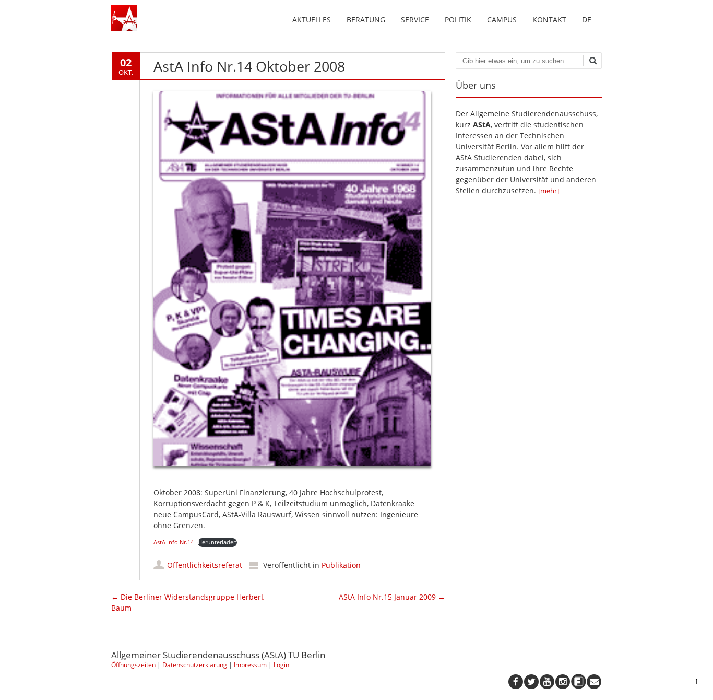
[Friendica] (578, 682)
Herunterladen (217, 542)
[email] (594, 682)
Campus (502, 20)
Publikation (341, 565)
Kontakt (549, 20)
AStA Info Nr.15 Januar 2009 (392, 597)
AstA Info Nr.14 (173, 542)
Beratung (366, 20)
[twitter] (531, 682)
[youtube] (547, 682)
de (586, 20)
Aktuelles (311, 20)
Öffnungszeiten (133, 664)
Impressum (250, 664)
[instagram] (563, 682)
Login (281, 664)
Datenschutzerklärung (194, 664)
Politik (458, 20)
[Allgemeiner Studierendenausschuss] (124, 28)
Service (415, 20)
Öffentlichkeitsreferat (204, 565)
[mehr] (548, 190)
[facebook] (516, 682)
